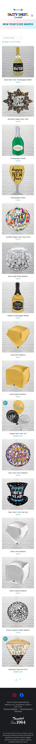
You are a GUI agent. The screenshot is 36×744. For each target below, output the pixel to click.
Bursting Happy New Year (18, 119)
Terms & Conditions (10, 709)
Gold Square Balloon (18, 394)
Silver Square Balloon (18, 591)
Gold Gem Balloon (18, 355)
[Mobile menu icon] (32, 16)
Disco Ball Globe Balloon (18, 276)
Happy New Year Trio (18, 434)
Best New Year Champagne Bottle (18, 80)
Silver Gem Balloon (18, 551)
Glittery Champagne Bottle (18, 316)
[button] (31, 74)
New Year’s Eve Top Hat (18, 512)
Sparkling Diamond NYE (18, 669)
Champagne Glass (18, 198)
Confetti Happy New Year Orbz (18, 237)
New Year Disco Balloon (18, 473)
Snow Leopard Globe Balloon (18, 630)
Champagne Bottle (18, 158)
